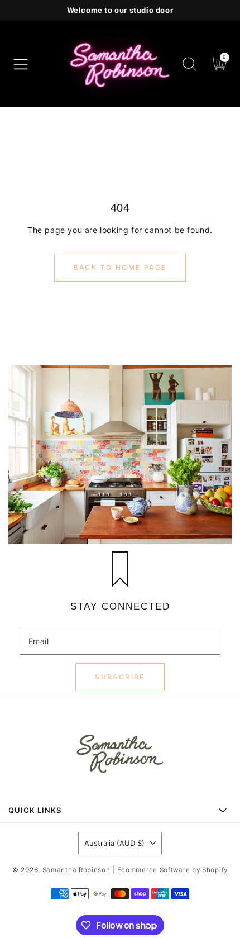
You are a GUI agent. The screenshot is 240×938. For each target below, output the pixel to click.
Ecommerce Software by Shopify (172, 870)
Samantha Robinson (77, 870)
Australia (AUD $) (114, 843)
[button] (20, 64)
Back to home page (120, 267)
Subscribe (120, 677)
